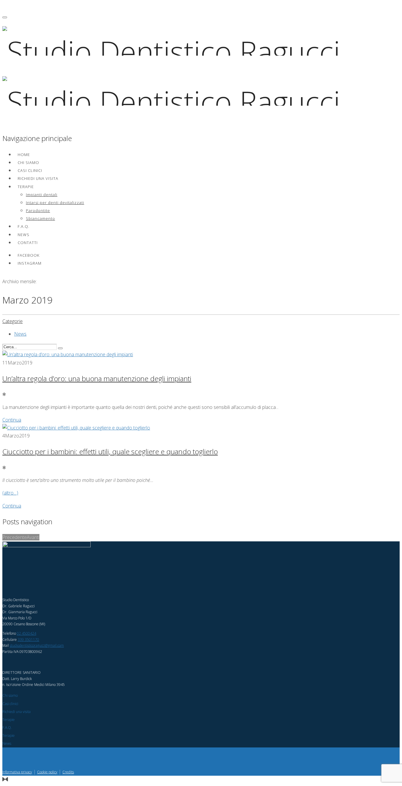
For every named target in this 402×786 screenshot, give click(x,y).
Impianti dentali (41, 194)
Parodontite (38, 210)
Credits (68, 772)
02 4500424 (26, 633)
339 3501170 (28, 639)
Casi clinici (30, 170)
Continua (11, 420)
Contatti (28, 242)
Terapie (26, 186)
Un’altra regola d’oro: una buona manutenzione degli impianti (96, 378)
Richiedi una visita (38, 178)
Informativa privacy (17, 772)
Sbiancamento (40, 218)
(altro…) (10, 493)
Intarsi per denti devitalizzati (55, 202)
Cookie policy (47, 772)
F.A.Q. (23, 226)
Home (24, 154)
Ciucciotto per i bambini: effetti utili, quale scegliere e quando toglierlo (110, 451)
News (23, 234)
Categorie (12, 321)
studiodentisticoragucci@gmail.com (37, 645)
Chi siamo (28, 162)
